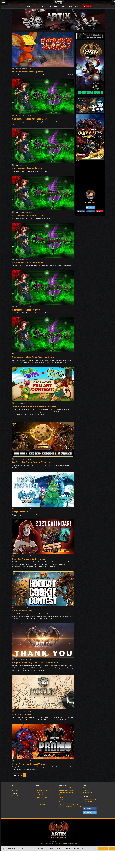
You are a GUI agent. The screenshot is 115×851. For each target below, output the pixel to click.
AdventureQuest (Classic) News (45, 794)
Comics (61, 797)
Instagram (91, 211)
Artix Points (86, 787)
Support (69, 6)
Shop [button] (61, 6)
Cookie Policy (90, 848)
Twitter (91, 207)
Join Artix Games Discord (66, 792)
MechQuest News (41, 799)
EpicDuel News (40, 801)
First (14, 775)
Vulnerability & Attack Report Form (69, 804)
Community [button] (52, 6)
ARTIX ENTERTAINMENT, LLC (58, 837)
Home (29, 6)
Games (35, 6)
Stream (61, 801)
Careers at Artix (16, 787)
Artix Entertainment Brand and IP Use (70, 806)
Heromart (86, 790)
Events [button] (77, 6)
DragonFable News (41, 797)
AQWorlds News (40, 787)
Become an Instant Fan (65, 787)
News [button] (42, 6)
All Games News (40, 804)
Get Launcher (87, 6)
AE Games (15, 795)
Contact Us (15, 790)
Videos (61, 799)
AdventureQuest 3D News (43, 790)
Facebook (82, 211)
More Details (103, 848)
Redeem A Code (87, 792)
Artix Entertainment (68, 843)
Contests (62, 794)
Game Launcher (16, 798)
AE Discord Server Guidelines (67, 790)
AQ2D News (39, 792)
